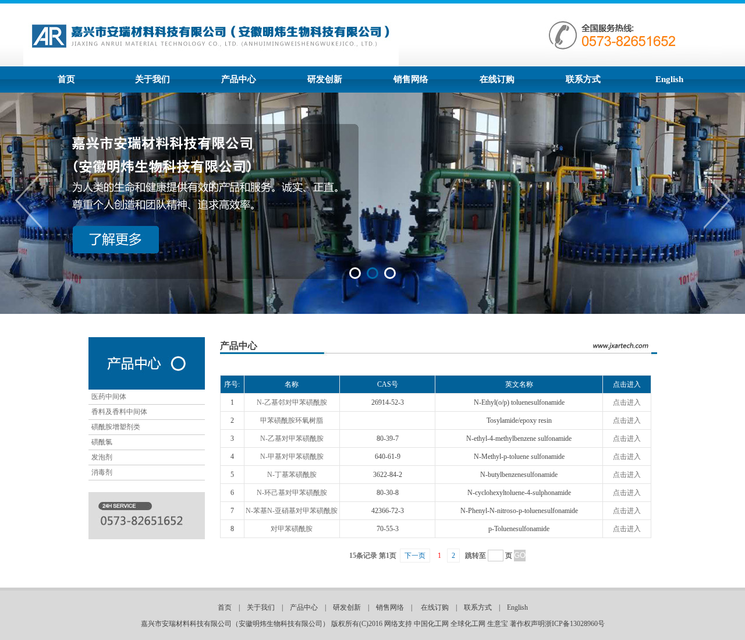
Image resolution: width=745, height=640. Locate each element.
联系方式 (583, 79)
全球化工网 (467, 624)
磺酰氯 (101, 442)
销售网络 (410, 79)
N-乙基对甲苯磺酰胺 (292, 438)
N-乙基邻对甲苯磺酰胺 (292, 402)
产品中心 (238, 79)
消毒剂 (101, 472)
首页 (66, 79)
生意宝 (497, 624)
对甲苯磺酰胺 (292, 529)
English (669, 79)
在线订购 (497, 79)
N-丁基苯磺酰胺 (292, 475)
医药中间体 (108, 397)
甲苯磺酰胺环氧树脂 (291, 420)
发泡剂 (101, 457)
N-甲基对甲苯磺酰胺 (292, 456)
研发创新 (324, 79)
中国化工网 (431, 624)
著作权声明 (527, 624)
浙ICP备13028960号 (575, 624)
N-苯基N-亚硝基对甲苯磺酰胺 (292, 511)
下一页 (415, 555)
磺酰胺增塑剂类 (115, 427)
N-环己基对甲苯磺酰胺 (292, 493)
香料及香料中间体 (119, 412)
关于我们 (152, 79)
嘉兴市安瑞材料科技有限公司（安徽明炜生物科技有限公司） (235, 624)
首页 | (232, 607)
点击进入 (627, 402)
